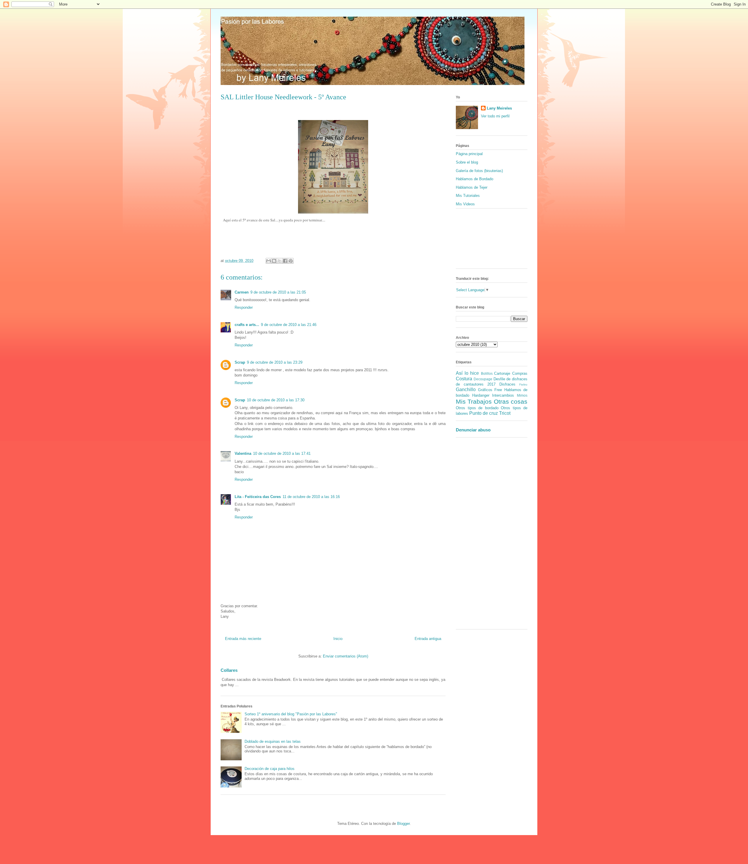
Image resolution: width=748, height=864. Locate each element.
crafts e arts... (247, 324)
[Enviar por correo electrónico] (268, 261)
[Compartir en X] (280, 261)
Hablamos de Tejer (471, 187)
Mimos (522, 395)
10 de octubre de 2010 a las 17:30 (275, 400)
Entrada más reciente (243, 638)
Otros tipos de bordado (477, 408)
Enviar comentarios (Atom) (345, 656)
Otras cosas (510, 401)
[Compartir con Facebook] (285, 261)
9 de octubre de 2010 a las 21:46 (288, 324)
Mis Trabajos (474, 401)
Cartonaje (502, 373)
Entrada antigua (428, 638)
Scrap (240, 362)
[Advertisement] (473, 535)
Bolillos (487, 373)
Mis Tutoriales (468, 195)
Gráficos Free (490, 390)
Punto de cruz (483, 413)
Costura (464, 378)
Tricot (504, 413)
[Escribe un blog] (274, 261)
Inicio (337, 638)
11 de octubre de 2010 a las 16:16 (311, 497)
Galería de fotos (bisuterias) (479, 171)
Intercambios (503, 395)
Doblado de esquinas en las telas (273, 741)
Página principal (469, 154)
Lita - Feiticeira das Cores (258, 497)
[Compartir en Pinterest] (291, 261)
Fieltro (523, 384)
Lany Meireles (499, 108)
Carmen (242, 292)
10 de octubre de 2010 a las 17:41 (282, 453)
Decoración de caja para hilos (270, 768)
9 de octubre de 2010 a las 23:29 (274, 362)
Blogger (403, 823)
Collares (229, 670)
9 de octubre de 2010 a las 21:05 (278, 292)
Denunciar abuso (473, 429)
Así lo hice (467, 373)
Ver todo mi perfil (495, 116)
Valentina (243, 453)
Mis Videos (465, 204)
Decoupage (483, 379)
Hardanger (480, 395)
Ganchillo (466, 389)
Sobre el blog (467, 162)
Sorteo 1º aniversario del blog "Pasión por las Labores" (291, 714)
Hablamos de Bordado (474, 179)
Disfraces (507, 384)
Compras (519, 373)
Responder (244, 307)
